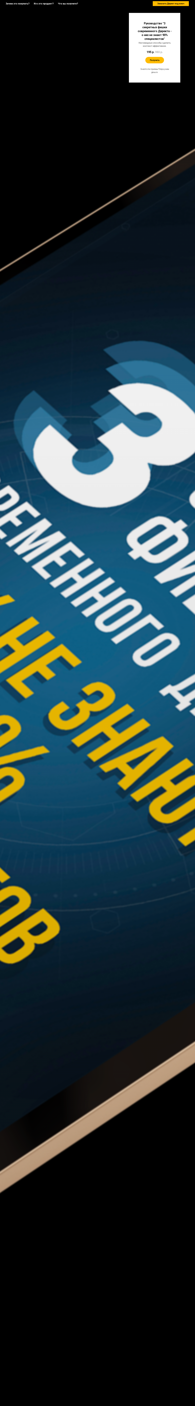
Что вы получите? (68, 3)
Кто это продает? (44, 3)
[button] (170, 3)
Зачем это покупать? (18, 3)
